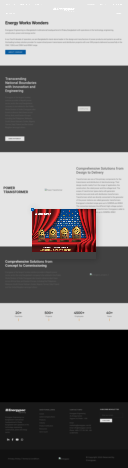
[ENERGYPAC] (64, 9)
